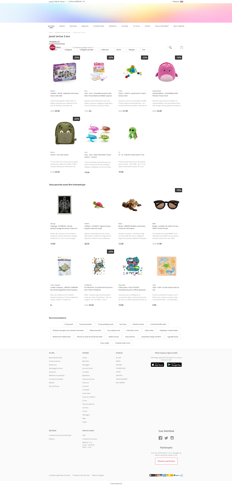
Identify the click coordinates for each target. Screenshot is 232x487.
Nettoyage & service (56, 368)
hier (176, 455)
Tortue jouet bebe (85, 324)
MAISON (119, 365)
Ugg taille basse (172, 337)
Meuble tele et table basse (62, 337)
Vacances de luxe (88, 379)
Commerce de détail (56, 379)
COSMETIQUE (121, 368)
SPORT (118, 372)
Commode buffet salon (158, 324)
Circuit (84, 400)
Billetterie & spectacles (57, 375)
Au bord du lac (87, 368)
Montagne (86, 365)
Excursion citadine (88, 397)
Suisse (84, 358)
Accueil (118, 358)
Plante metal (149, 331)
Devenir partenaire (166, 461)
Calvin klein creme (132, 331)
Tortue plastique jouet (105, 324)
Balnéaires (86, 375)
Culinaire (85, 386)
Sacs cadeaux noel (113, 331)
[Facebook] (160, 438)
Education (52, 372)
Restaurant (53, 365)
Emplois (51, 439)
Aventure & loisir (55, 361)
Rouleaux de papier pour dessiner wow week (68, 331)
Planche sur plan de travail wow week (89, 337)
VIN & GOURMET (122, 379)
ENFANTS (119, 375)
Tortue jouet (69, 324)
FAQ (83, 435)
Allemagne (86, 415)
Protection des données (81, 475)
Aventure (85, 382)
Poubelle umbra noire (122, 343)
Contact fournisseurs (89, 439)
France (84, 411)
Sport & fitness (54, 386)
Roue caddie (105, 343)
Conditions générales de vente (59, 475)
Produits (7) (55, 41)
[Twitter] (166, 438)
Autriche (85, 408)
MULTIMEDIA (120, 382)
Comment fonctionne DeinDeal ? (60, 435)
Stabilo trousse (114, 337)
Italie (84, 418)
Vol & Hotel (86, 393)
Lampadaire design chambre (151, 337)
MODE (118, 361)
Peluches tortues (138, 324)
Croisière (85, 372)
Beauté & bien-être (55, 358)
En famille (85, 390)
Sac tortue (123, 324)
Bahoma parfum (95, 331)
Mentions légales (98, 475)
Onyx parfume (130, 337)
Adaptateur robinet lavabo (169, 331)
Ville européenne (88, 404)
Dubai (84, 422)
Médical (51, 382)
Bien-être (85, 361)
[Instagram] (172, 438)
